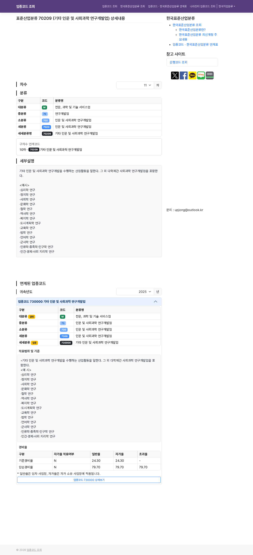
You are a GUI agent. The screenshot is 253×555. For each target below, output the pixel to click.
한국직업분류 (226, 6)
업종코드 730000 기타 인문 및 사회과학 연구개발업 (51, 301)
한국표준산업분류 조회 (132, 6)
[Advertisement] (89, 52)
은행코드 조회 (178, 62)
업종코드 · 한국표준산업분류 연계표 (167, 6)
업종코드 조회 (25, 6)
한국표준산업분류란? (192, 30)
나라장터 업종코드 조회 (202, 6)
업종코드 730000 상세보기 (89, 480)
